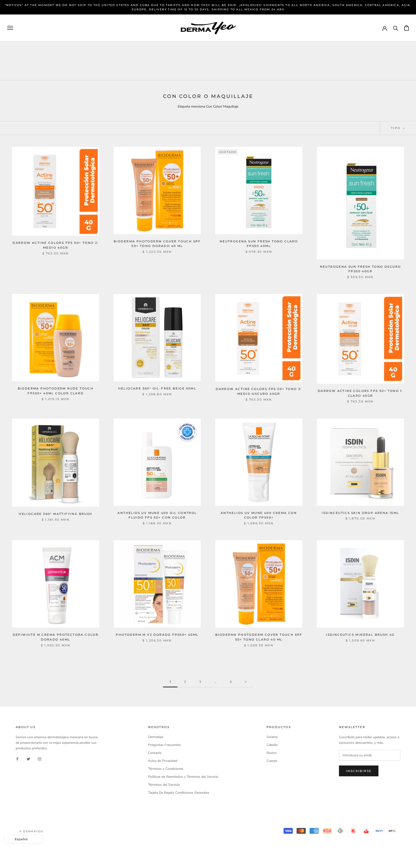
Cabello (272, 745)
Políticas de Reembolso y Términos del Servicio (183, 776)
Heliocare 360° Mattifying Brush (55, 514)
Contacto (155, 753)
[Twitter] (28, 758)
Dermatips (155, 737)
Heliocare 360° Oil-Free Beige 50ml (157, 388)
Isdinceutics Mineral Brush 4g (360, 634)
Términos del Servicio (164, 784)
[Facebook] (17, 758)
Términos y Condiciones (165, 768)
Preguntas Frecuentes (164, 745)
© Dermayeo (31, 831)
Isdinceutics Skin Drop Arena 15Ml (360, 513)
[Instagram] (39, 758)
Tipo (396, 128)
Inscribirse (358, 771)
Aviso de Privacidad (162, 760)
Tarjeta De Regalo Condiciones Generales (178, 792)
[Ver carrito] (406, 28)
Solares (272, 737)
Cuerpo (271, 760)
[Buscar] (395, 27)
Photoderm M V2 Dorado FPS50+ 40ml (157, 634)
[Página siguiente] (245, 681)
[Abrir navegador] (10, 28)
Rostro (271, 753)
